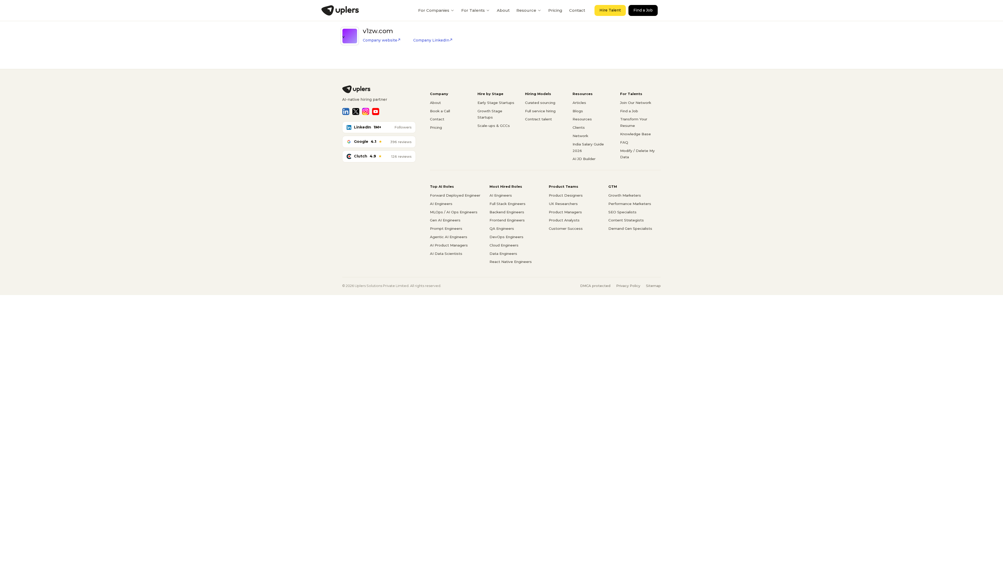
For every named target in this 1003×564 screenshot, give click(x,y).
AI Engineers (441, 204)
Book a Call (440, 111)
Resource (526, 10)
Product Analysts (564, 220)
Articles (579, 103)
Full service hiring (540, 111)
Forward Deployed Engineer (455, 195)
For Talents (473, 10)
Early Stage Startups (495, 103)
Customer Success (566, 228)
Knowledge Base (635, 134)
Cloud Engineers (503, 245)
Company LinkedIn (431, 40)
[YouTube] (375, 111)
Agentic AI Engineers (448, 237)
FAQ (624, 142)
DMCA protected (595, 286)
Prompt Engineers (446, 228)
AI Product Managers (449, 245)
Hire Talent (610, 10)
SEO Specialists (622, 212)
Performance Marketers (629, 204)
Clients (579, 127)
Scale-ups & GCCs (493, 126)
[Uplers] (340, 10)
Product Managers (565, 212)
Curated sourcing (540, 103)
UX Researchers (563, 204)
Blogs (578, 111)
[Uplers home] (379, 89)
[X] (355, 111)
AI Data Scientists (446, 253)
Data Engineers (503, 253)
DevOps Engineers (506, 237)
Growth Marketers (624, 195)
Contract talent (538, 119)
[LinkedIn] (345, 111)
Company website (380, 40)
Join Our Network (635, 103)
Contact (577, 10)
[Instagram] (365, 111)
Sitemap (653, 286)
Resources (582, 119)
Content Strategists (626, 220)
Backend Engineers (506, 212)
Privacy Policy (628, 286)
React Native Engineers (510, 262)
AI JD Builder (584, 159)
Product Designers (566, 195)
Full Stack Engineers (507, 204)
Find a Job (643, 10)
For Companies (433, 10)
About (503, 10)
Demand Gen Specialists (630, 228)
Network (580, 136)
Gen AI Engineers (445, 220)
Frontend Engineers (507, 220)
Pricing (555, 10)
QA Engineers (501, 228)
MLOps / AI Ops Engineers (453, 212)
